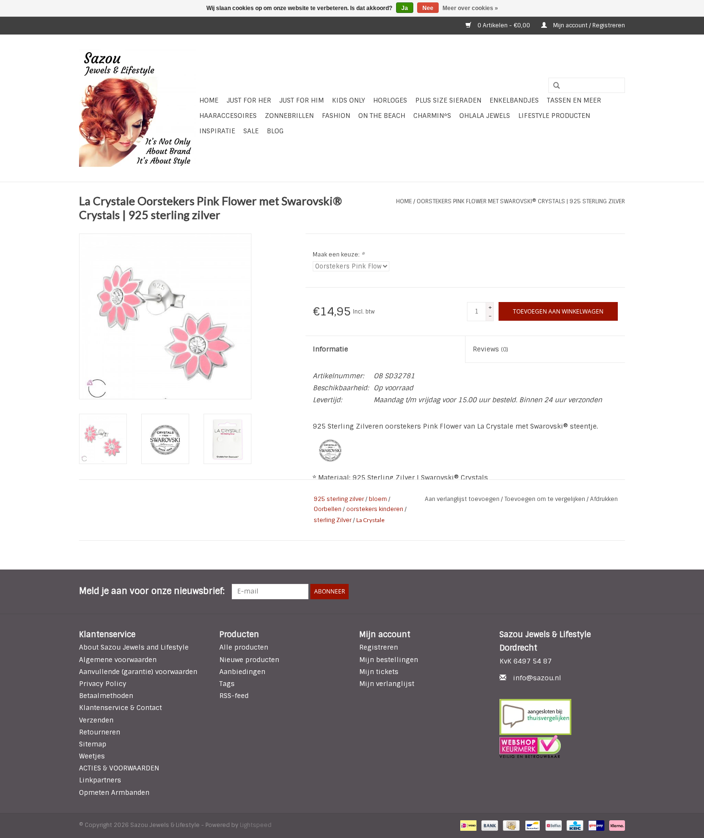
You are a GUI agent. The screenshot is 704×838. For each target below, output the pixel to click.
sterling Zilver (333, 520)
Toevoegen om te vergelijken (545, 499)
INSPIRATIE (217, 131)
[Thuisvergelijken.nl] (562, 717)
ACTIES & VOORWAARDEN (119, 768)
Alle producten (243, 647)
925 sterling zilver (339, 499)
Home (208, 100)
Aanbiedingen (242, 671)
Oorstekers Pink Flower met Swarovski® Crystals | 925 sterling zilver (521, 201)
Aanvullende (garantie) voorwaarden (138, 671)
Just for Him (301, 100)
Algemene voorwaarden (118, 659)
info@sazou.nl (537, 678)
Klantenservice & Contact (120, 707)
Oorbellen (327, 509)
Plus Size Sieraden (448, 100)
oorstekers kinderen (374, 509)
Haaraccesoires (228, 115)
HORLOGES (390, 100)
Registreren (378, 647)
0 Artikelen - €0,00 (504, 25)
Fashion (336, 115)
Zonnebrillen (289, 115)
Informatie (330, 349)
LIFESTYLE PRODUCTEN (554, 115)
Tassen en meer (574, 100)
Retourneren (99, 732)
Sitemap (92, 744)
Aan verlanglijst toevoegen (463, 499)
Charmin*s (432, 115)
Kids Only (348, 100)
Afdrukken (604, 499)
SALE (251, 131)
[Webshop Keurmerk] (562, 746)
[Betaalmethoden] (467, 825)
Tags (227, 683)
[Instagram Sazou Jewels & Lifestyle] (617, 591)
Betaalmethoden (106, 695)
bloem (378, 499)
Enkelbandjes (514, 100)
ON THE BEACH (381, 115)
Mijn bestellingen (388, 659)
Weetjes (92, 756)
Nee (427, 8)
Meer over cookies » (470, 8)
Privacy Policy (102, 683)
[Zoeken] (553, 86)
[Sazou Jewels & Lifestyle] (137, 108)
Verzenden (96, 720)
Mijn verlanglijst (386, 683)
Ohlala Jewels (484, 115)
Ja (404, 8)
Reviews (490, 349)
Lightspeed (256, 825)
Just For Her (249, 100)
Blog (275, 131)
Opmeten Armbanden (114, 792)
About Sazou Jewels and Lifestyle (134, 647)
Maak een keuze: (338, 254)
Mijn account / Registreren (588, 25)
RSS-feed (234, 695)
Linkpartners (100, 780)
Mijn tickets (378, 671)
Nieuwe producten (249, 659)
